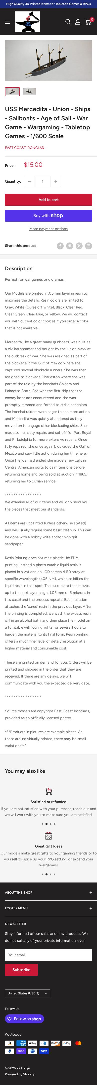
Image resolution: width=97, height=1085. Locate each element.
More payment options (48, 229)
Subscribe (21, 969)
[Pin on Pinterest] (69, 245)
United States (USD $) (23, 993)
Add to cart (49, 199)
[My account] (77, 22)
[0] (88, 22)
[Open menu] (7, 22)
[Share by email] (88, 245)
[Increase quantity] (55, 181)
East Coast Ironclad (24, 148)
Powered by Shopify (20, 1074)
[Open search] (68, 22)
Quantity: (13, 181)
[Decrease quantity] (29, 181)
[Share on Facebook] (60, 245)
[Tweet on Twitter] (79, 245)
